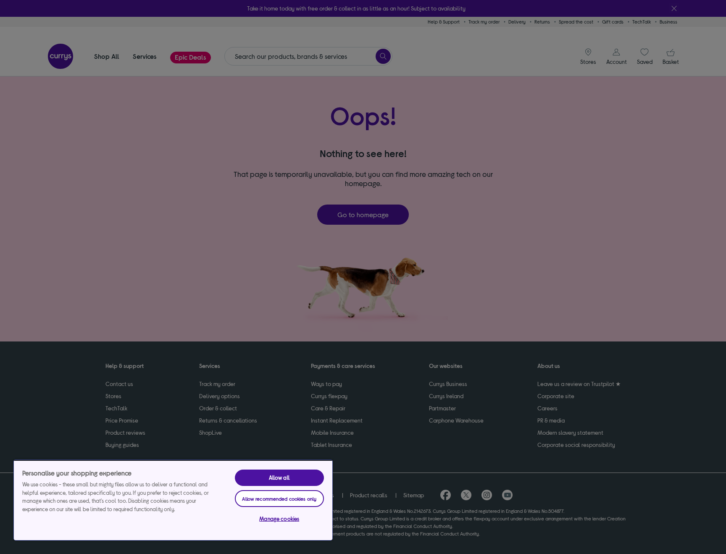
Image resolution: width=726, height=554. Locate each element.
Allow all (279, 477)
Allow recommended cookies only (279, 498)
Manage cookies (279, 518)
